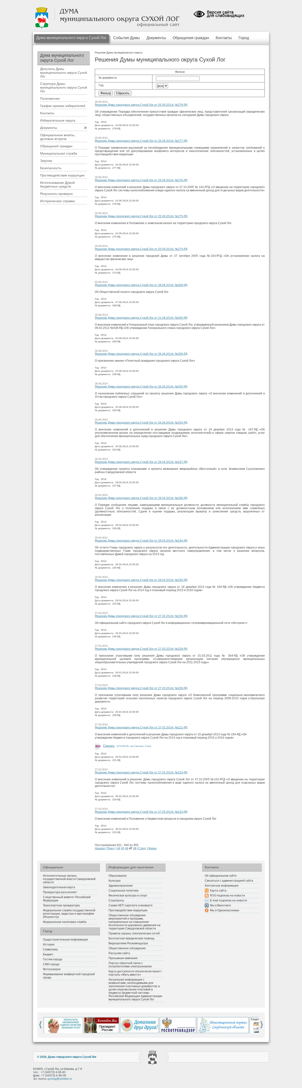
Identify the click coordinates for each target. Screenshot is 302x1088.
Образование (118, 875)
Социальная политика (123, 890)
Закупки (46, 161)
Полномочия (50, 98)
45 (122, 848)
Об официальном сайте (221, 875)
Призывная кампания (123, 958)
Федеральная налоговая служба (64, 922)
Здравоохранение (121, 885)
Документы (156, 38)
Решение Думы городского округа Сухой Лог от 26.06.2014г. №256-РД (141, 354)
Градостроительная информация (65, 939)
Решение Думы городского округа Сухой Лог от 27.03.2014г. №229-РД (141, 648)
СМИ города (51, 964)
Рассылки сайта (119, 953)
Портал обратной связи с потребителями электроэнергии (130, 964)
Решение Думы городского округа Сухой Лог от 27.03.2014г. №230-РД (141, 616)
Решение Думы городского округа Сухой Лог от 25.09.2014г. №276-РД (141, 180)
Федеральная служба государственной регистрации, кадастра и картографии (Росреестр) (69, 914)
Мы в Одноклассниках (224, 910)
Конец (152, 848)
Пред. (111, 848)
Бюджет (48, 954)
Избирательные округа (57, 120)
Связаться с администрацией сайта (229, 880)
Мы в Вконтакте (220, 905)
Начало (100, 848)
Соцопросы (116, 900)
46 (126, 848)
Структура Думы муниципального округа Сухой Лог (63, 87)
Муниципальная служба (58, 153)
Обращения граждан (191, 38)
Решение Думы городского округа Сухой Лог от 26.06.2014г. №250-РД (141, 386)
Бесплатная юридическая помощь (132, 938)
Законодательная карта (59, 887)
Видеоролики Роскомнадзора (128, 943)
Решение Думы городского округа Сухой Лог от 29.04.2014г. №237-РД (141, 462)
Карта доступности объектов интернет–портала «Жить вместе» (136, 973)
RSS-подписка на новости (227, 895)
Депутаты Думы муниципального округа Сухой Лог (63, 72)
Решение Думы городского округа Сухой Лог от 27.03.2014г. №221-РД (141, 727)
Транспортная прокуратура (61, 905)
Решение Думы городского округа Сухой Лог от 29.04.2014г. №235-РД (141, 580)
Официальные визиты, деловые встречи (57, 137)
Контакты (224, 38)
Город (244, 38)
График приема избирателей (62, 106)
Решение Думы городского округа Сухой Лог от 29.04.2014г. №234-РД (141, 540)
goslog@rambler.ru (59, 1078)
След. (142, 848)
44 (118, 848)
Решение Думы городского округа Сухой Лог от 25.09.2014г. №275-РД (141, 216)
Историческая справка (57, 201)
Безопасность (50, 168)
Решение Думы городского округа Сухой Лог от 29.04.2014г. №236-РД (141, 498)
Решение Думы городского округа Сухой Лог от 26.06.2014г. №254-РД (141, 422)
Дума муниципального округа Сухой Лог (71, 38)
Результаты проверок (56, 194)
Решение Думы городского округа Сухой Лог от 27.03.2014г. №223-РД (141, 812)
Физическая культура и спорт (128, 895)
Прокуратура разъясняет (60, 892)
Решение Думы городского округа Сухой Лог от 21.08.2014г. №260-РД (141, 317)
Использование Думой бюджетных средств (57, 184)
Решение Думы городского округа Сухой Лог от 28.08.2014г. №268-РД (141, 285)
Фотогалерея (52, 969)
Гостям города (52, 959)
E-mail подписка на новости (228, 900)
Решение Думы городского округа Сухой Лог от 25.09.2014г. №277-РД (141, 141)
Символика (50, 949)
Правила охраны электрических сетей (134, 933)
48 (134, 848)
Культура (115, 880)
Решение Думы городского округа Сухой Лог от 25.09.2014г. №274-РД (141, 249)
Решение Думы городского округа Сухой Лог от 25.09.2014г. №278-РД (141, 104)
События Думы (126, 38)
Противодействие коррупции (62, 175)
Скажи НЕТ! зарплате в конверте (131, 905)
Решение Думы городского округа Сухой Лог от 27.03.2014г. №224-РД (141, 772)
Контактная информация (222, 885)
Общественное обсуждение (127, 948)
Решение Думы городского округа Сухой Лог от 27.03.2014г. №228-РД (141, 688)
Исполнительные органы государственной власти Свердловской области (69, 879)
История (49, 944)
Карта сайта (218, 890)
